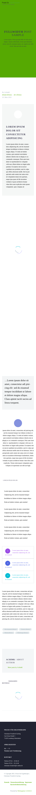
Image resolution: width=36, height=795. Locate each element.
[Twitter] (6, 638)
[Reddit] (18, 638)
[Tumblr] (12, 638)
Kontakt (6, 782)
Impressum (28, 782)
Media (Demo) (8, 633)
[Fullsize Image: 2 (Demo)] (18, 319)
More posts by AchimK (15, 667)
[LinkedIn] (15, 638)
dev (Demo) (17, 95)
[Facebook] (3, 638)
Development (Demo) (10, 629)
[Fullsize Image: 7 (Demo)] (18, 288)
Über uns (27, 6)
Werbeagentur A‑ (25, 791)
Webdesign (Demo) (22, 633)
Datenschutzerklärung (17, 782)
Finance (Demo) (25, 629)
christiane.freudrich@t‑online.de (13, 765)
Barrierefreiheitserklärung (18, 784)
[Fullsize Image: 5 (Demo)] (18, 351)
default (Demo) (7, 95)
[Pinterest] (9, 638)
